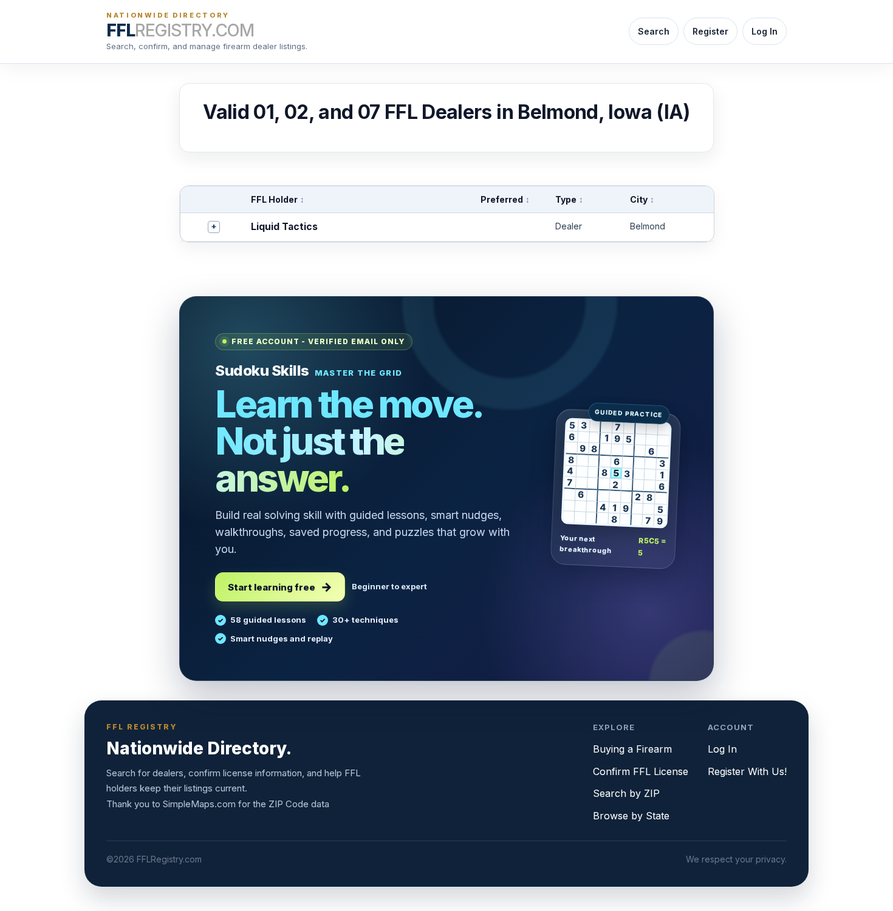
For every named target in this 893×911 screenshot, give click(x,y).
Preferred (505, 199)
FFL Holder (277, 199)
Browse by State (631, 816)
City (642, 199)
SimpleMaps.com (199, 804)
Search (653, 31)
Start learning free (271, 587)
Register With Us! (747, 771)
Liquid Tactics (284, 226)
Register (710, 31)
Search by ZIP (626, 793)
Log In (764, 31)
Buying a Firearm (632, 749)
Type (569, 199)
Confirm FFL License (640, 771)
